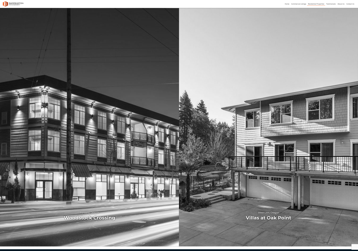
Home (287, 4)
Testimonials (331, 4)
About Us (341, 4)
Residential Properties (316, 4)
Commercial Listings (298, 4)
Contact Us (350, 4)
